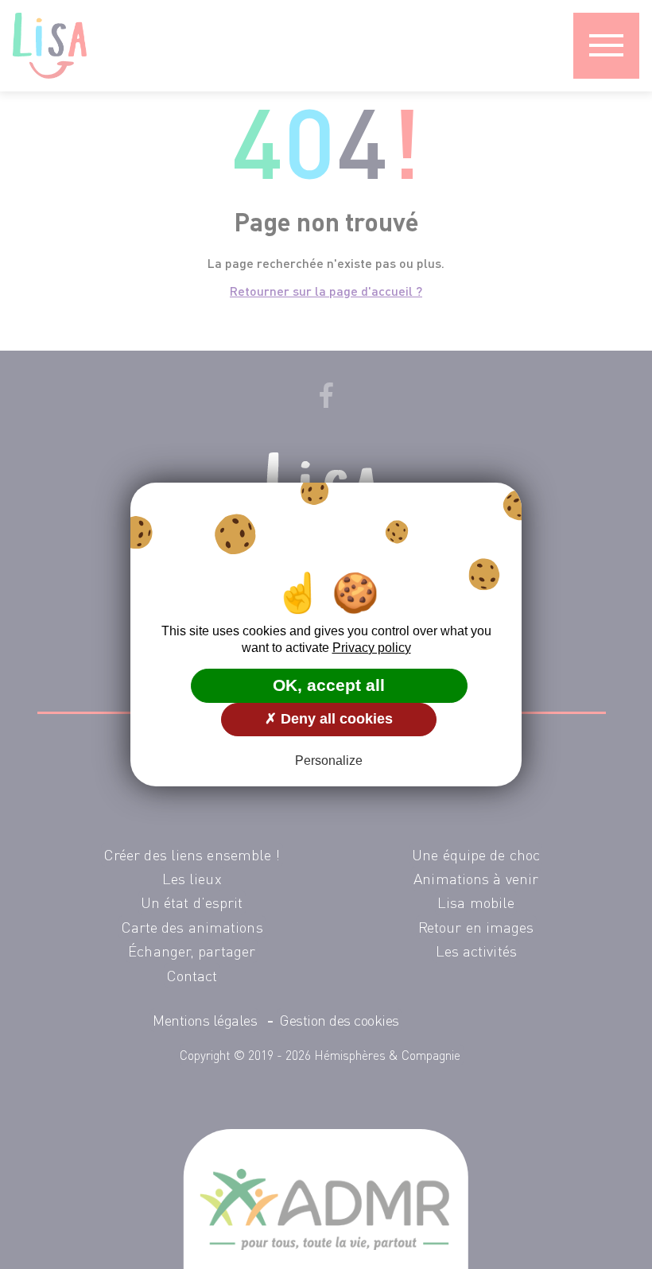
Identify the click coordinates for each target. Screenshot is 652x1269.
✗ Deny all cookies (329, 719)
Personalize (329, 760)
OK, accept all (329, 685)
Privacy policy (371, 647)
